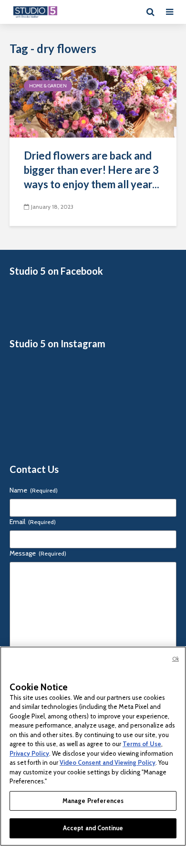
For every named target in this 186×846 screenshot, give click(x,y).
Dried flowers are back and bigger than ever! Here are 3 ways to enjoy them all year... (91, 170)
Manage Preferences (93, 800)
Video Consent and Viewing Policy (107, 762)
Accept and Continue (93, 828)
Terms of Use (142, 744)
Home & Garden (48, 86)
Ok (175, 658)
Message (38, 553)
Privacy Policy (29, 753)
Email (33, 521)
